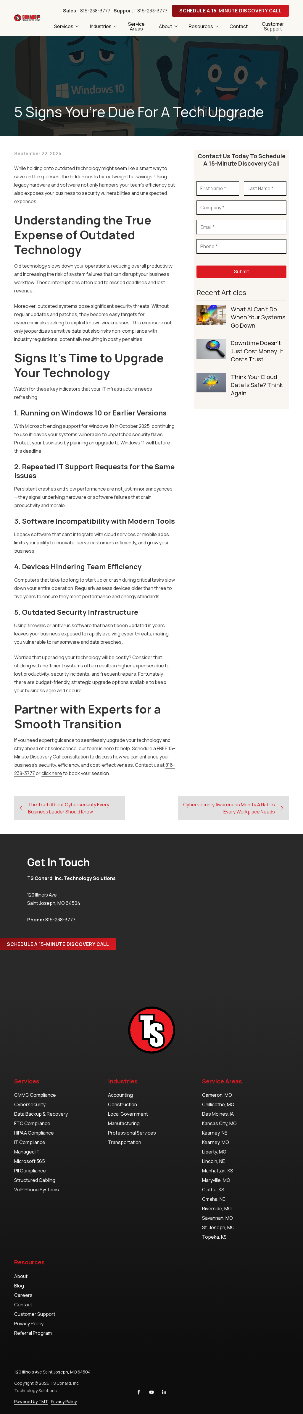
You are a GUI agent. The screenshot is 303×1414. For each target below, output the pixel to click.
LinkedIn (164, 1392)
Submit (241, 271)
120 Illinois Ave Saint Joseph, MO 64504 (52, 1372)
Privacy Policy (64, 1401)
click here (51, 773)
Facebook (139, 1392)
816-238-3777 (95, 10)
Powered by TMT (31, 1401)
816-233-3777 (152, 10)
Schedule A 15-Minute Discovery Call (230, 10)
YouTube (151, 1392)
